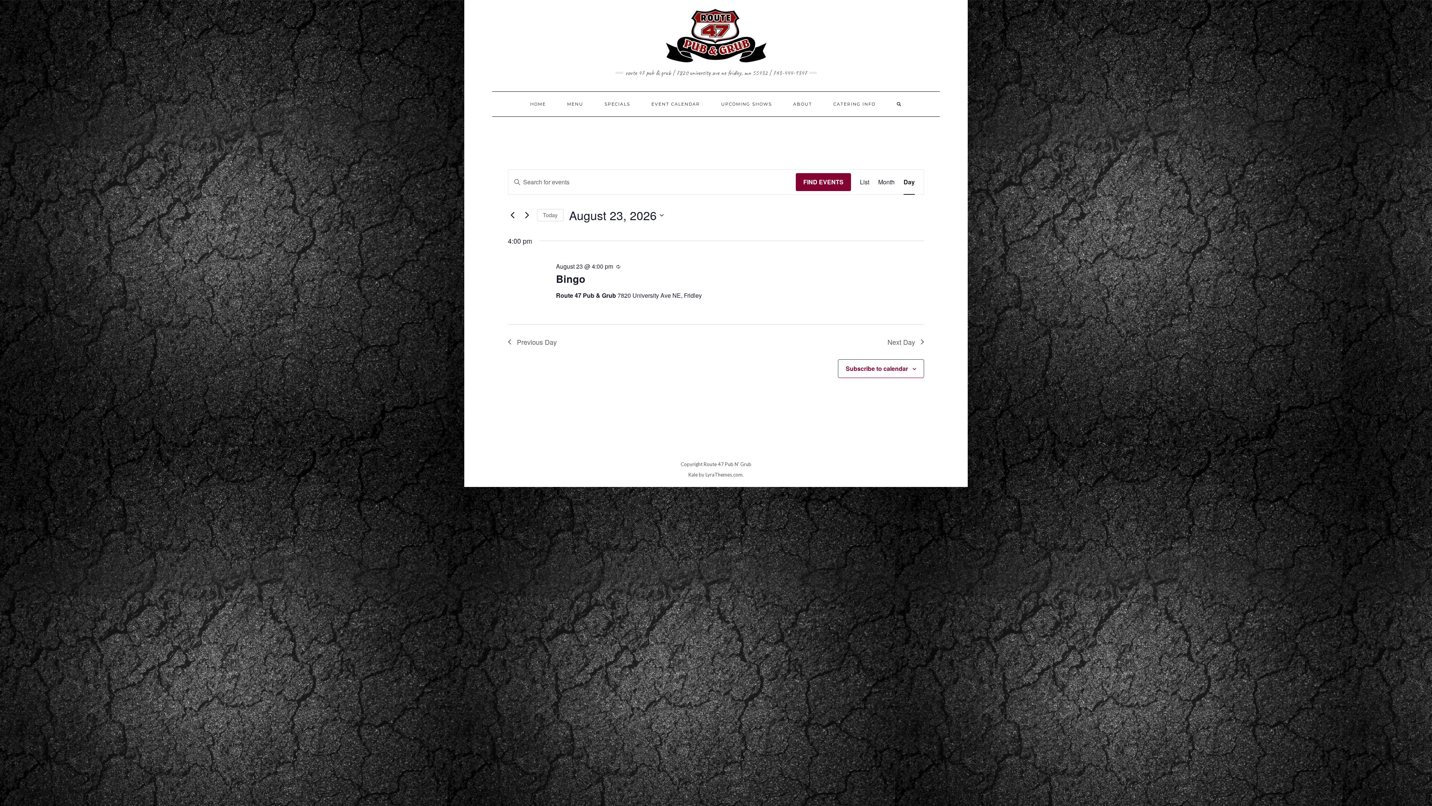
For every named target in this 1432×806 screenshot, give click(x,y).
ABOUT (802, 104)
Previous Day (537, 342)
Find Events (823, 182)
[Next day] (526, 215)
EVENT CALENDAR (675, 104)
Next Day (901, 342)
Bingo (570, 279)
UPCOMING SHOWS (746, 104)
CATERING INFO (854, 104)
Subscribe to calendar (877, 368)
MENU (575, 104)
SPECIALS (617, 104)
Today (550, 215)
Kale (693, 475)
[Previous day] (512, 215)
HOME (538, 104)
